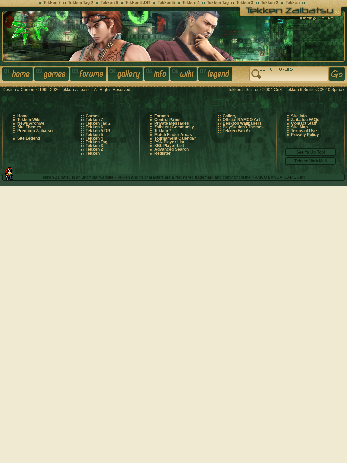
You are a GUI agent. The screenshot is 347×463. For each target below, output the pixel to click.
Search (337, 74)
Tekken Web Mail (310, 161)
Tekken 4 (191, 2)
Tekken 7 (52, 2)
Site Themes (29, 127)
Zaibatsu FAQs (305, 119)
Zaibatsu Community (174, 127)
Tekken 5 (166, 2)
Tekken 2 (269, 2)
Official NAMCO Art (241, 119)
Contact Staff (304, 123)
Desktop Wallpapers (242, 123)
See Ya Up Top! (310, 152)
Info (157, 75)
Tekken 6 (109, 2)
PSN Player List (169, 142)
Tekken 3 (244, 2)
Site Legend (28, 138)
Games (52, 75)
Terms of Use (304, 130)
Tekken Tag (218, 2)
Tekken (293, 2)
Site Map (299, 127)
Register (162, 153)
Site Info (299, 116)
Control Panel (167, 119)
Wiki (184, 75)
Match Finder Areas (173, 134)
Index (18, 75)
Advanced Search (171, 149)
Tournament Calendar (175, 138)
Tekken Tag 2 (80, 2)
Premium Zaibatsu (35, 130)
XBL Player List (169, 145)
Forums (89, 75)
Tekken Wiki (28, 119)
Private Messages (171, 123)
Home (23, 116)
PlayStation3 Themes (243, 127)
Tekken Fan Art (237, 130)
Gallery (126, 75)
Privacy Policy (305, 134)
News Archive (30, 123)
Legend (216, 75)
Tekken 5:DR (137, 2)
